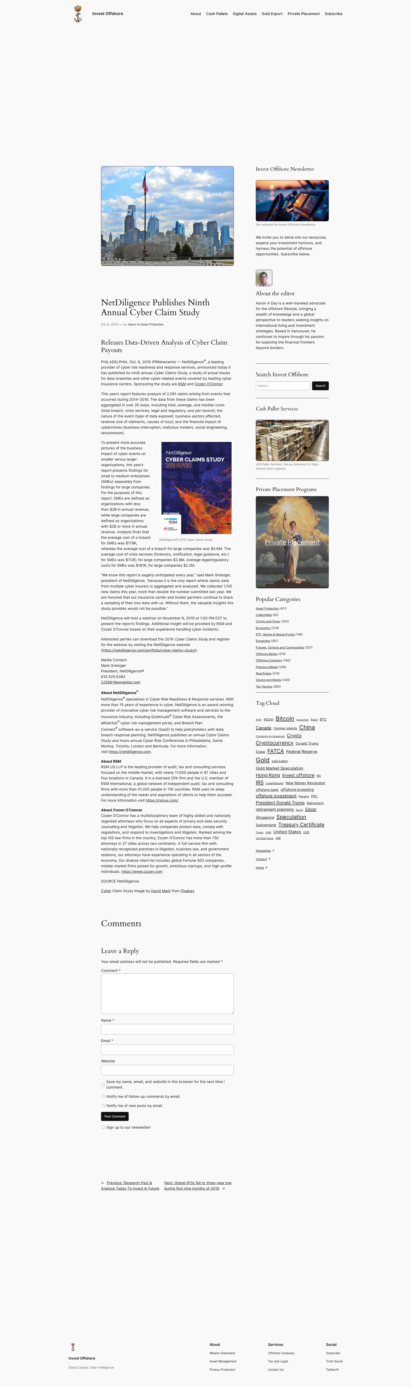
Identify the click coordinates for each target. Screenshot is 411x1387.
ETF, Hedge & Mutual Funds (275, 634)
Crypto (294, 735)
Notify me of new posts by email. (134, 1106)
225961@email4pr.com (120, 682)
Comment (111, 970)
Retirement (315, 803)
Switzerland (266, 825)
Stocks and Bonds (268, 680)
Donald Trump (307, 743)
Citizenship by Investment (270, 736)
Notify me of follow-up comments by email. (143, 1096)
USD (306, 832)
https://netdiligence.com (130, 752)
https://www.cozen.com (142, 871)
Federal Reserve (301, 751)
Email (107, 1041)
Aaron (132, 324)
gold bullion (280, 761)
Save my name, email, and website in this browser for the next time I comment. (165, 1084)
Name (107, 1020)
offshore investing (297, 789)
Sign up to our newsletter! (128, 1127)
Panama (304, 796)
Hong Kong (268, 775)
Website (108, 1061)
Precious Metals (267, 667)
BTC (323, 719)
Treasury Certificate (301, 825)
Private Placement (292, 542)
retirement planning (275, 809)
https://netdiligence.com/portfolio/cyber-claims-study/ (148, 650)
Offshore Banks (266, 654)
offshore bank (267, 790)
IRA (319, 775)
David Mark (161, 891)
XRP (278, 838)
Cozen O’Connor (208, 384)
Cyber (106, 891)
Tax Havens (264, 686)
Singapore (265, 817)
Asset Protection (152, 324)
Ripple (299, 810)
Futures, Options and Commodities (280, 647)
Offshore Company (269, 660)
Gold (263, 760)
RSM (182, 384)
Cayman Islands (285, 728)
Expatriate (263, 641)
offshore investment (276, 795)
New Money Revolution (305, 783)
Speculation (291, 817)
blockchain (302, 719)
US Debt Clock (265, 838)
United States (287, 831)
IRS (260, 782)
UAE (268, 832)
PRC (314, 796)
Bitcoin (285, 718)
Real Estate (263, 673)
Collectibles (264, 615)
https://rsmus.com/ (162, 800)
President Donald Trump (280, 802)
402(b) (269, 719)
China (307, 727)
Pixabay (187, 891)
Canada (263, 727)
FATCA (275, 751)
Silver (310, 809)
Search (320, 385)
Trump (259, 832)
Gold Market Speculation (279, 768)
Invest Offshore (107, 13)
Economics (263, 628)
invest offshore (298, 775)
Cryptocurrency (274, 743)
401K (258, 719)
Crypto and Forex (268, 621)
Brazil (314, 719)
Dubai (260, 752)
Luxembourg (274, 783)
